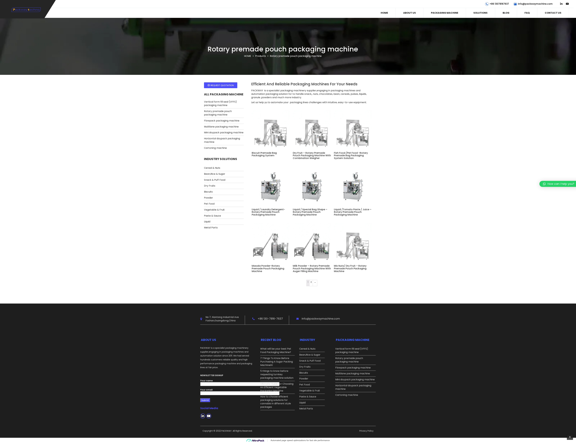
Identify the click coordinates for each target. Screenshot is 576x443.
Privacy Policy (366, 430)
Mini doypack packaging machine (223, 132)
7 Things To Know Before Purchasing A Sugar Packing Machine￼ (276, 361)
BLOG (506, 13)
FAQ (527, 13)
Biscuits (208, 191)
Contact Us (553, 13)
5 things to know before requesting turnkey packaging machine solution (276, 374)
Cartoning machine (215, 148)
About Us (409, 13)
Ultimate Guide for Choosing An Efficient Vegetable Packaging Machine (276, 387)
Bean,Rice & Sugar (214, 174)
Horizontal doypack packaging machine (222, 140)
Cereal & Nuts (212, 168)
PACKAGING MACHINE (444, 13)
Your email (206, 389)
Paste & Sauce (212, 215)
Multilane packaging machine (221, 126)
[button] (220, 85)
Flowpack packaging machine (221, 120)
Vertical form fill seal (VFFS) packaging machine (220, 103)
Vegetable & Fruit (214, 209)
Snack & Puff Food (214, 180)
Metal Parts (211, 227)
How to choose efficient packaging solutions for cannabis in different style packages (275, 402)
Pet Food (209, 203)
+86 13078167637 (499, 3)
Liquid (207, 221)
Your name (206, 380)
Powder (208, 197)
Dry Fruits (209, 185)
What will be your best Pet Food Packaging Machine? (275, 350)
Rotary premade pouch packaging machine (218, 112)
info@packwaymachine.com (535, 3)
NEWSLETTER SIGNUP (211, 375)
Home (384, 13)
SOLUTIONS (480, 13)
